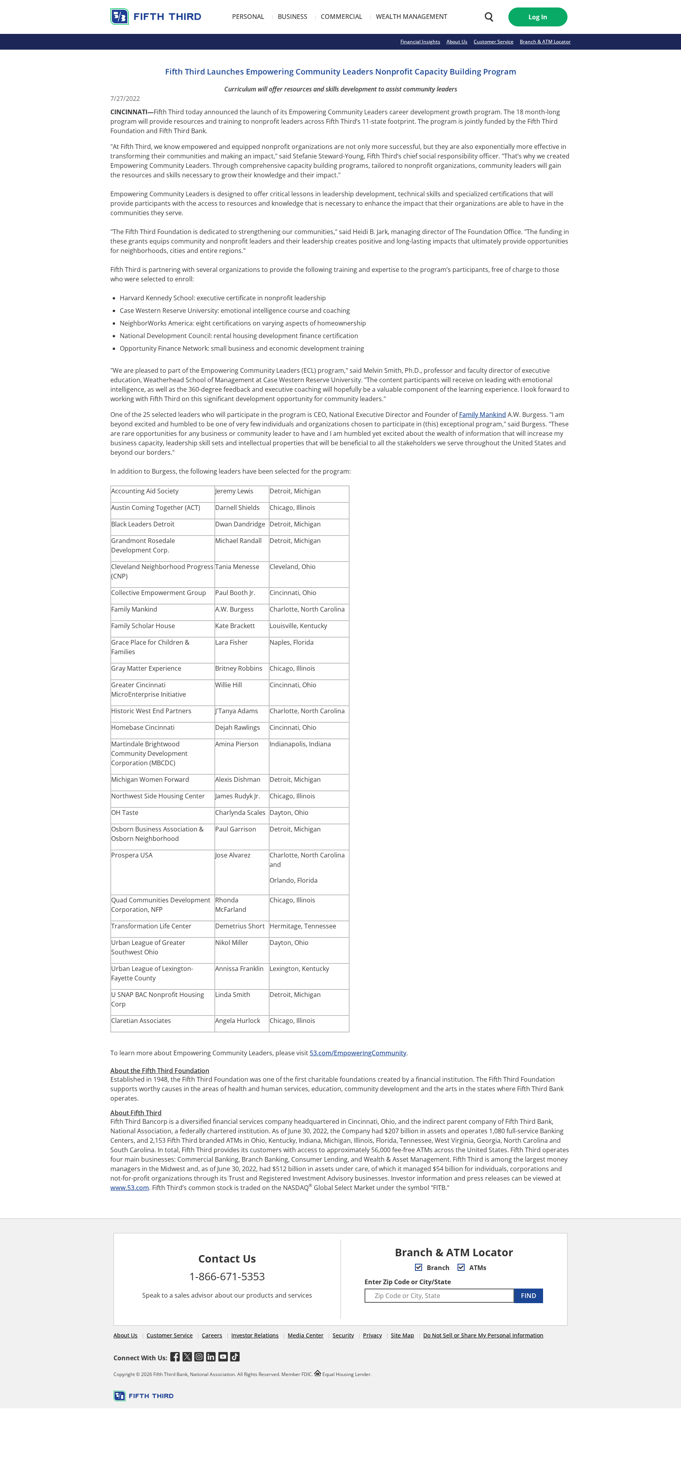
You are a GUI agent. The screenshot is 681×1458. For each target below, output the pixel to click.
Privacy (372, 1335)
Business (292, 16)
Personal (248, 16)
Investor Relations (255, 1335)
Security (343, 1335)
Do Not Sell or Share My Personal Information (483, 1335)
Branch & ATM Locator (545, 41)
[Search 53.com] (487, 17)
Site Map (402, 1335)
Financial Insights (420, 41)
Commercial (342, 16)
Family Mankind (482, 414)
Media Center (306, 1335)
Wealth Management (411, 16)
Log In (537, 17)
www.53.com (129, 1187)
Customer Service (494, 41)
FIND (528, 1295)
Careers (212, 1335)
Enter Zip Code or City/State (408, 1282)
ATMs (477, 1267)
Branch (437, 1267)
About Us (457, 41)
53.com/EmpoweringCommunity (358, 1053)
